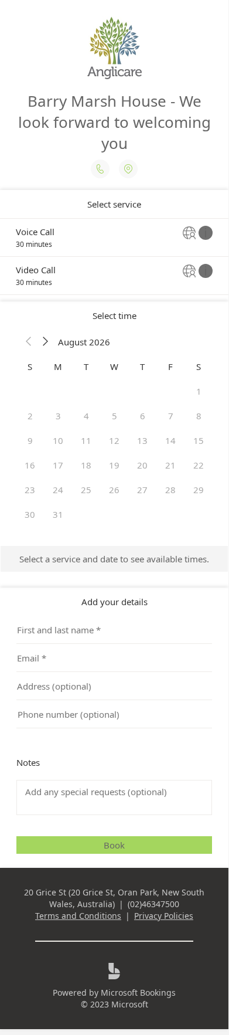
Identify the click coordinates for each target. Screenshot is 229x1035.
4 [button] (86, 416)
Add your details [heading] (114, 602)
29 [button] (198, 490)
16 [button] (30, 465)
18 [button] (86, 465)
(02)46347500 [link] (153, 904)
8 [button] (198, 416)
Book (114, 845)
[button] (28, 342)
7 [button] (170, 416)
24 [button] (58, 490)
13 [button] (142, 440)
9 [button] (30, 440)
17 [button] (58, 465)
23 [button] (30, 490)
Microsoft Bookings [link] (138, 992)
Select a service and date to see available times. (114, 559)
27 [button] (142, 490)
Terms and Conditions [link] (78, 915)
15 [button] (198, 440)
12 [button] (114, 440)
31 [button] (58, 514)
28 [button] (170, 490)
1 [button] (198, 391)
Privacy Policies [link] (163, 915)
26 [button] (114, 490)
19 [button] (114, 465)
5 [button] (114, 416)
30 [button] (30, 514)
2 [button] (30, 416)
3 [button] (58, 416)
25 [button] (86, 490)
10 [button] (58, 440)
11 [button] (86, 440)
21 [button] (170, 465)
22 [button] (198, 465)
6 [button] (142, 416)
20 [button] (142, 465)
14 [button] (170, 440)
